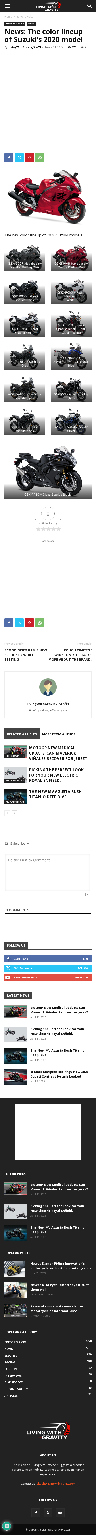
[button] (7, 6)
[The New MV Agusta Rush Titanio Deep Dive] (15, 796)
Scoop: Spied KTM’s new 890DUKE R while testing (25, 655)
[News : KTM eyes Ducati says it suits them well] (15, 1290)
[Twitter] (19, 157)
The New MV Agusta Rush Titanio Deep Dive (55, 794)
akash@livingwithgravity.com (55, 1484)
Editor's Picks (25, 16)
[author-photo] (48, 697)
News (31, 23)
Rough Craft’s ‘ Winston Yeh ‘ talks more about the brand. (70, 655)
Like (85, 958)
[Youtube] (60, 1512)
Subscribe (81, 977)
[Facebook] (8, 157)
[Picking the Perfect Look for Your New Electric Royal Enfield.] (15, 775)
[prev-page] (7, 813)
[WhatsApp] (39, 157)
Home (8, 16)
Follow (83, 968)
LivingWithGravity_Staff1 (24, 47)
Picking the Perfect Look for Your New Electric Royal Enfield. (56, 775)
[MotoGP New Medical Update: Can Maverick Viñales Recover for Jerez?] (15, 751)
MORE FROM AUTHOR (58, 734)
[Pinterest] (29, 157)
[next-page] (14, 813)
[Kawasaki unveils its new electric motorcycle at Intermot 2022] (15, 1310)
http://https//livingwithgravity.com (48, 710)
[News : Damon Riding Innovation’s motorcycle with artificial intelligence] (14, 1269)
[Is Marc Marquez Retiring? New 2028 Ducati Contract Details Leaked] (15, 1077)
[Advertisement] (48, 102)
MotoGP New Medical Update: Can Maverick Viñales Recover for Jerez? (58, 753)
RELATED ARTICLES (22, 734)
